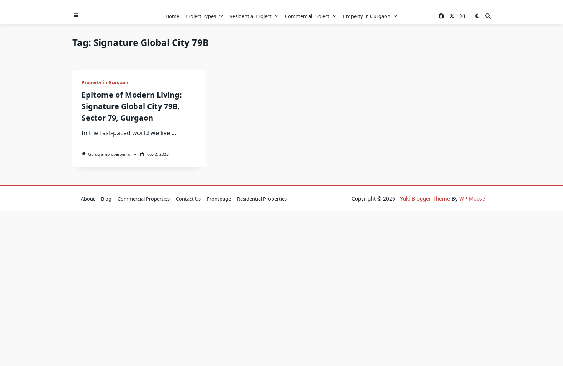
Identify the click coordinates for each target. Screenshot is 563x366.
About (88, 199)
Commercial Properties (144, 199)
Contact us (188, 199)
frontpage (219, 199)
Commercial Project (307, 16)
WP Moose (472, 198)
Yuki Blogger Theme (425, 198)
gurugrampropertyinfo (109, 154)
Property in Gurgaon (366, 16)
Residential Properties (262, 199)
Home (172, 16)
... (174, 133)
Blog (106, 199)
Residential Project (250, 16)
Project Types (200, 16)
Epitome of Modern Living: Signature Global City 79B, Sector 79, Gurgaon (132, 106)
